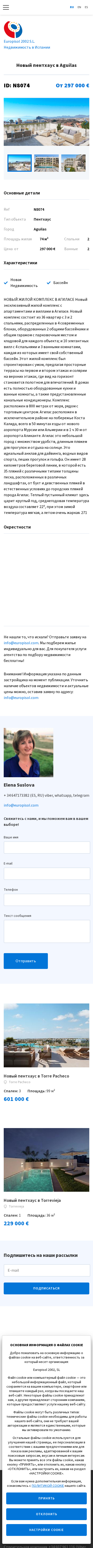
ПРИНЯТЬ (46, 1498)
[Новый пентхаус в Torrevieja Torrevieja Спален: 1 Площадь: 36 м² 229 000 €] (46, 1160)
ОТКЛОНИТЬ (46, 1514)
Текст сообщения (17, 915)
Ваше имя (11, 837)
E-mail (8, 863)
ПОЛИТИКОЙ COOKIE (48, 1485)
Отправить (26, 961)
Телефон (11, 889)
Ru (72, 7)
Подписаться (46, 1288)
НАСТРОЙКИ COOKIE (46, 1530)
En (79, 7)
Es (86, 7)
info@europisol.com (21, 643)
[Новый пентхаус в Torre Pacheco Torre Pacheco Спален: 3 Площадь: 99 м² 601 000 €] (46, 1035)
